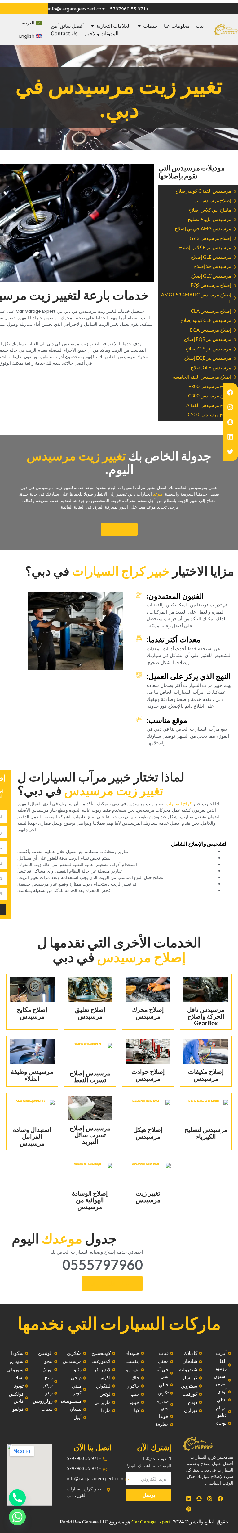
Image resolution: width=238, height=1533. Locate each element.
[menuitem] (31, 23)
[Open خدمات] (139, 26)
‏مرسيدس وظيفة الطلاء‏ (32, 1075)
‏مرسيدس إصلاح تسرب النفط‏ (90, 1076)
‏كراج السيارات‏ (179, 804)
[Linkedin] (230, 437)
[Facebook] (230, 392)
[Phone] (17, 1497)
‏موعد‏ (157, 494)
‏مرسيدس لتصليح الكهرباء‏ (205, 1133)
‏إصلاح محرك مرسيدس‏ (148, 1013)
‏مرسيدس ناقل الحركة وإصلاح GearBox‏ (206, 1016)
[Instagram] (230, 407)
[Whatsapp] (17, 1517)
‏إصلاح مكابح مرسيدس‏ (32, 1013)
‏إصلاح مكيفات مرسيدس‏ (206, 1075)
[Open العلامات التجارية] (92, 26)
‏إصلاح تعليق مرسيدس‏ (90, 1013)
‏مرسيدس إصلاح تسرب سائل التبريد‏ (90, 1134)
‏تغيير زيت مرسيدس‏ (148, 1196)
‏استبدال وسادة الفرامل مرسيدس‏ (32, 1136)
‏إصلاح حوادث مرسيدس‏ (148, 1075)
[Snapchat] (230, 422)
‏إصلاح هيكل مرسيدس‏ (148, 1133)
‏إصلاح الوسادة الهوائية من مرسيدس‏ (90, 1199)
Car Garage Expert (151, 1521)
